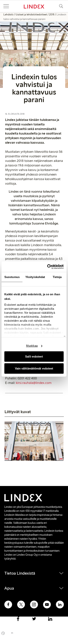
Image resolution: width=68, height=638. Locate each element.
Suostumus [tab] (12, 277)
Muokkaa (32, 345)
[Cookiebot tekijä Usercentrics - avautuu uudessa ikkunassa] (48, 266)
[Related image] (34, 441)
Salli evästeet (34, 356)
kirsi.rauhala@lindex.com (34, 383)
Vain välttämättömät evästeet (34, 368)
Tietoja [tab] (57, 277)
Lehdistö (8, 14)
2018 (51, 14)
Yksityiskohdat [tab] (35, 277)
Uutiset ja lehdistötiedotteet (31, 14)
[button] (6, 6)
